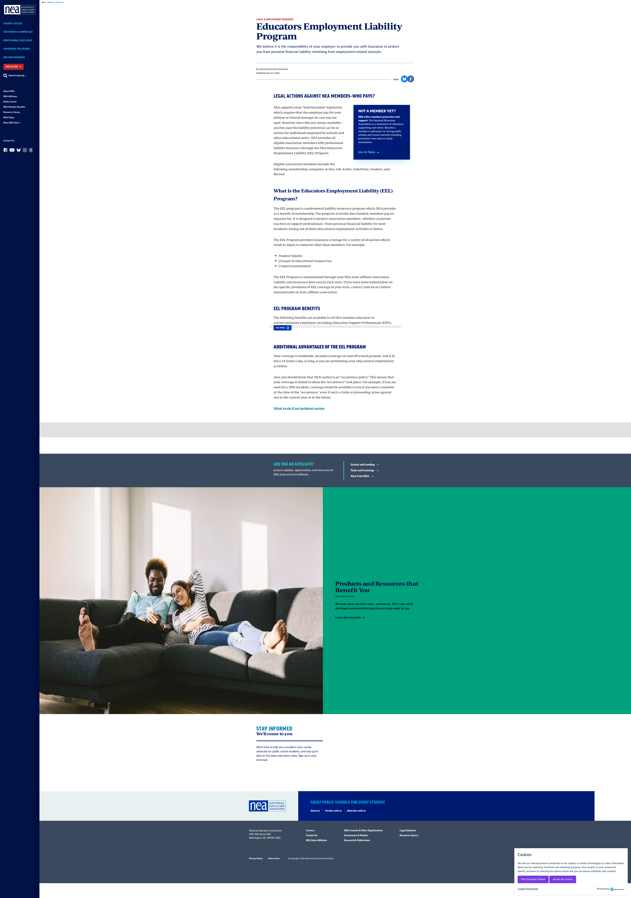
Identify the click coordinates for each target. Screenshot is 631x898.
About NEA (8, 91)
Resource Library (11, 112)
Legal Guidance (408, 830)
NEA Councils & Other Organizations (363, 830)
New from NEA (360, 476)
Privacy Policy (256, 859)
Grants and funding (363, 464)
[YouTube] (12, 150)
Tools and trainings (363, 470)
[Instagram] (24, 151)
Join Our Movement (14, 57)
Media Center (10, 102)
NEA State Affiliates (316, 840)
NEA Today (8, 117)
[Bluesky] (18, 150)
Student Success (13, 23)
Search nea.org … (18, 75)
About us (315, 811)
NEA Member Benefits (14, 107)
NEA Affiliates (10, 96)
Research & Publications (357, 840)
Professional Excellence (17, 40)
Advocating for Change (16, 49)
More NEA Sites (11, 123)
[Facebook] (5, 150)
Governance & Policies (356, 835)
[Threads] (31, 151)
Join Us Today (366, 152)
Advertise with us (356, 811)
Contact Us (8, 141)
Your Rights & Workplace (18, 32)
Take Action (12, 67)
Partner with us (333, 811)
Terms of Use (274, 859)
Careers (310, 830)
